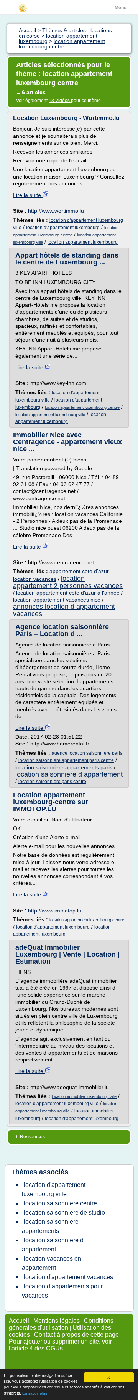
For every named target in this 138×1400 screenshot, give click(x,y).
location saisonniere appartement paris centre (66, 760)
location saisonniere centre (60, 1203)
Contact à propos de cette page (76, 1334)
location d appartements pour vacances (62, 1291)
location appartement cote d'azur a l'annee (68, 593)
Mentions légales (56, 1320)
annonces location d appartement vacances (64, 610)
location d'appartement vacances (68, 1277)
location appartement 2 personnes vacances (68, 582)
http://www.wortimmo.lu (56, 211)
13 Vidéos (60, 100)
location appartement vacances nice (56, 600)
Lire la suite (28, 195)
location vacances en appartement (51, 1263)
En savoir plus (34, 1393)
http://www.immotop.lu (54, 910)
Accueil (19, 1320)
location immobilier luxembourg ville (84, 1096)
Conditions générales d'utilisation (61, 1324)
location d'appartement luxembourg (63, 227)
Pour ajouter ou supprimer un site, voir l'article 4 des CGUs (60, 1345)
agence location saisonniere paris (87, 753)
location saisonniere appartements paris (63, 767)
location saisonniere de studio (64, 1212)
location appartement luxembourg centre (82, 407)
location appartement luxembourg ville (50, 414)
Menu (121, 7)
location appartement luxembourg (83, 242)
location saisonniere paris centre (52, 781)
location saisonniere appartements (50, 1226)
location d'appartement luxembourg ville (57, 1103)
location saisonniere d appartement (69, 774)
